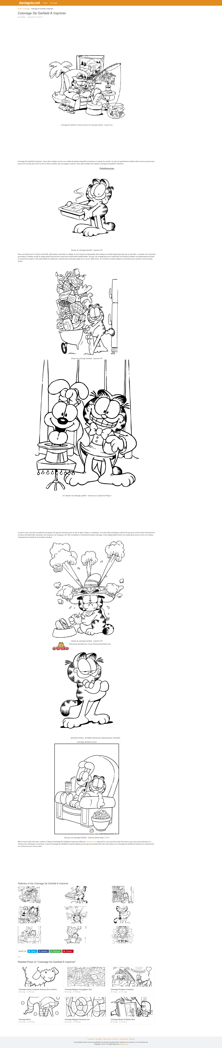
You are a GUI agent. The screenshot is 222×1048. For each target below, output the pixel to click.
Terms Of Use (107, 1039)
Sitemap (132, 1039)
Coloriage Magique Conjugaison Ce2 (78, 989)
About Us (115, 1039)
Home (45, 3)
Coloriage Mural (24, 1019)
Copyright (99, 1039)
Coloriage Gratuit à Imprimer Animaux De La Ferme (38, 989)
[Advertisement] (87, 36)
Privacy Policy (123, 1039)
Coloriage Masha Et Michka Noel (123, 1019)
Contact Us (91, 1039)
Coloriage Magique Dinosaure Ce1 (77, 1019)
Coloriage (53, 3)
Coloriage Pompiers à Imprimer (122, 989)
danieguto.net (29, 3)
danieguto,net (91, 841)
